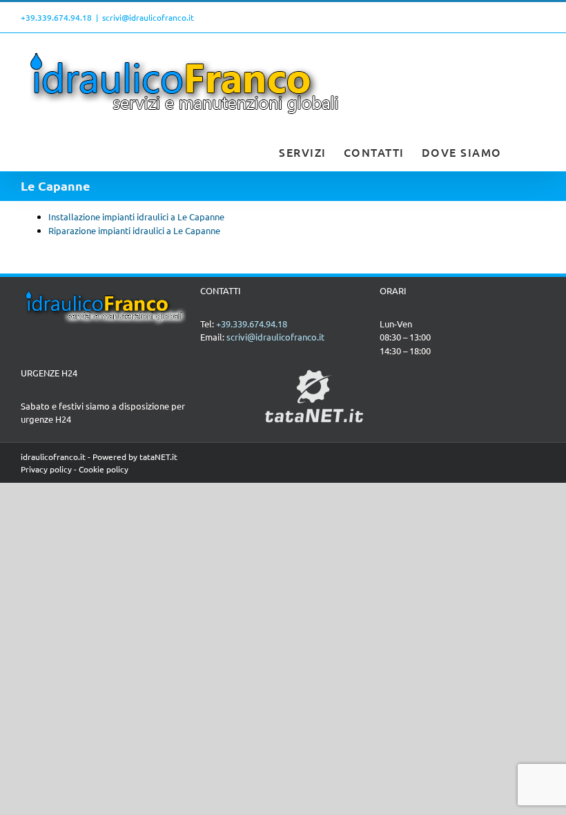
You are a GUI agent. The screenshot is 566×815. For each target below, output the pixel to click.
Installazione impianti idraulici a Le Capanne (136, 216)
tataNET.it (158, 456)
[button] (524, 150)
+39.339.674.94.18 (56, 17)
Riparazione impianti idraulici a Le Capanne (134, 230)
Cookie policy (103, 468)
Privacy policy (46, 468)
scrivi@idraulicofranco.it (148, 17)
